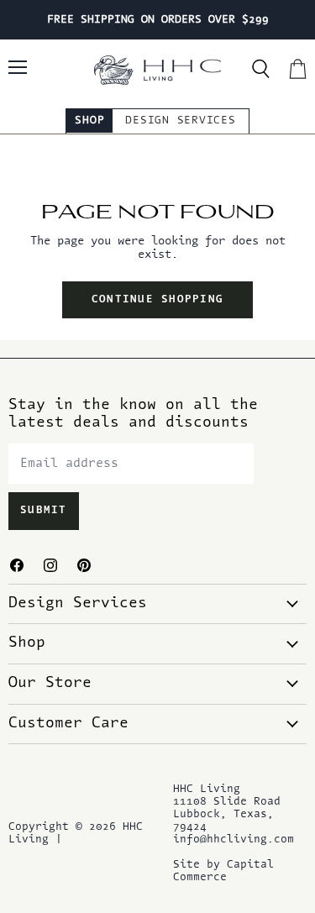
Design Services (180, 120)
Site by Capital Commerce (223, 871)
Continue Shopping (157, 300)
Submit (43, 511)
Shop (89, 120)
